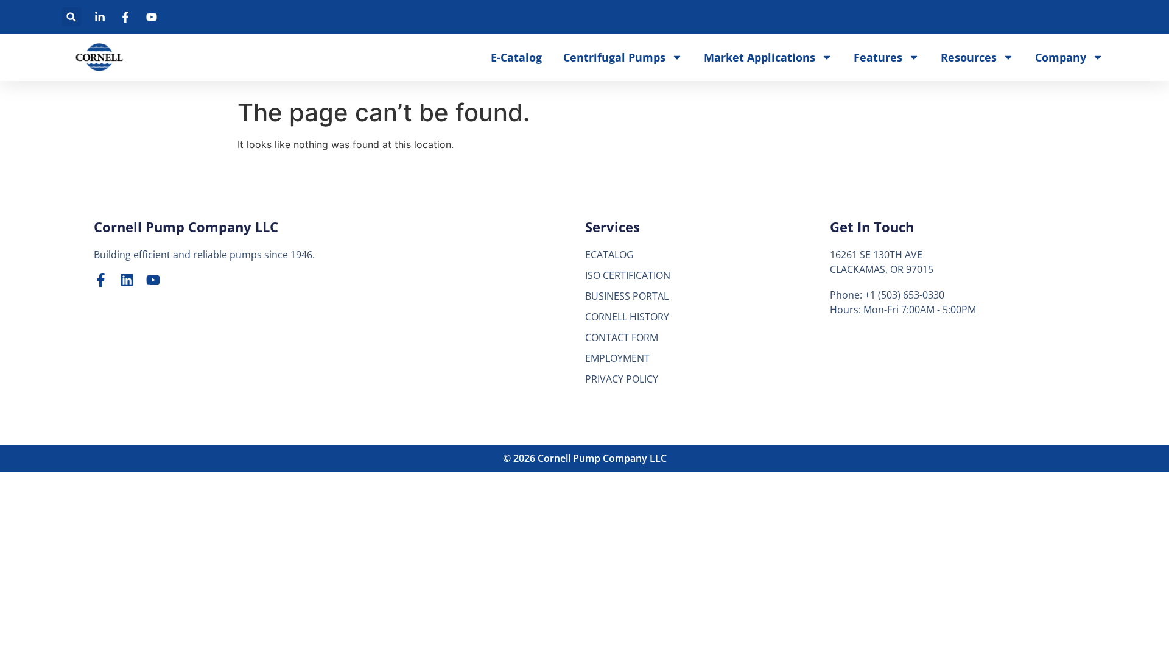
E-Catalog (516, 57)
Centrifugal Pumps (614, 57)
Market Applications (759, 57)
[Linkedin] (127, 280)
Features (878, 57)
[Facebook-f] (101, 280)
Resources (969, 57)
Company (1060, 57)
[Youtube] (153, 280)
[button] (71, 16)
